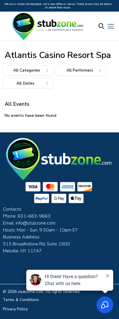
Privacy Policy (15, 309)
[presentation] (27, 83)
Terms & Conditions (21, 299)
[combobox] (27, 70)
